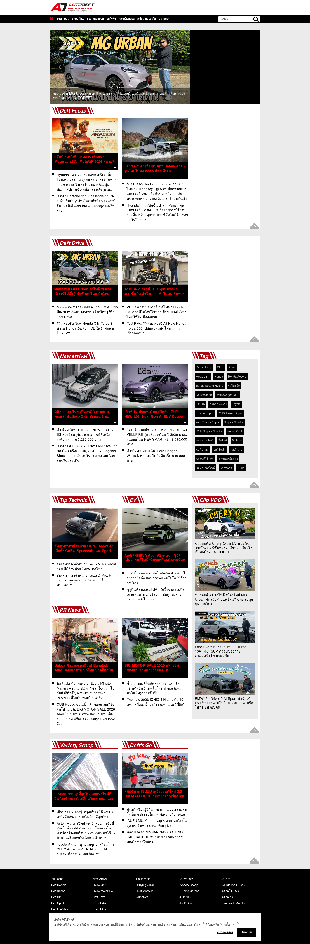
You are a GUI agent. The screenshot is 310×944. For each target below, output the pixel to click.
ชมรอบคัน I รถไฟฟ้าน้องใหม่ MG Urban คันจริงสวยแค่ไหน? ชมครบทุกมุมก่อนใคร (224, 599)
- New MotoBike (103, 891)
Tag (203, 356)
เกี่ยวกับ (226, 879)
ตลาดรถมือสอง (228, 459)
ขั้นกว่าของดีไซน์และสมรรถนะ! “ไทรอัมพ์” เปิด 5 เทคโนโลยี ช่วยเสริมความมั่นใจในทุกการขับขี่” (156, 688)
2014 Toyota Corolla (209, 431)
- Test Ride (99, 909)
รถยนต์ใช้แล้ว (205, 459)
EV (133, 500)
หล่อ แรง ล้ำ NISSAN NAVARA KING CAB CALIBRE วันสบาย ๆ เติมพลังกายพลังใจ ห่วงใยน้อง (155, 836)
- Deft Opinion (58, 903)
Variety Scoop (76, 745)
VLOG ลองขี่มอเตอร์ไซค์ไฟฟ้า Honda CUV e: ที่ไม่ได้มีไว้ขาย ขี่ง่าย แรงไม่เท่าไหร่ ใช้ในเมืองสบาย (156, 311)
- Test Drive (100, 903)
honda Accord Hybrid (209, 386)
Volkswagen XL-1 (228, 395)
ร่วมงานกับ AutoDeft (234, 903)
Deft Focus (73, 110)
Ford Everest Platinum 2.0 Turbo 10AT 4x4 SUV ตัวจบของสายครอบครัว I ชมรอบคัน (220, 651)
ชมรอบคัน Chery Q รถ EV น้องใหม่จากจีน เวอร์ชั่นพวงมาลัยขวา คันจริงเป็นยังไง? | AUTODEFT (223, 547)
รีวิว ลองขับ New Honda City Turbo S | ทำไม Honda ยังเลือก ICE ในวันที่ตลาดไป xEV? (86, 328)
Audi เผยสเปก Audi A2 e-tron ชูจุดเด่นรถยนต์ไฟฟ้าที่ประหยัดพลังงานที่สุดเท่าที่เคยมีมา (154, 559)
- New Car (99, 885)
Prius (232, 367)
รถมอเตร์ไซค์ (204, 440)
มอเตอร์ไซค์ (234, 431)
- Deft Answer (144, 891)
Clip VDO (210, 500)
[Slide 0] (107, 32)
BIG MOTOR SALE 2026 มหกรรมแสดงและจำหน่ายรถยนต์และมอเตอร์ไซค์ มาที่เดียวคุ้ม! (151, 670)
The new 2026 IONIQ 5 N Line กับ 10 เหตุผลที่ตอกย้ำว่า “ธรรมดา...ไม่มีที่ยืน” (155, 702)
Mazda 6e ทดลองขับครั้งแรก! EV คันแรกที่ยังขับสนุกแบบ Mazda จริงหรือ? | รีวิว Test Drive (87, 311)
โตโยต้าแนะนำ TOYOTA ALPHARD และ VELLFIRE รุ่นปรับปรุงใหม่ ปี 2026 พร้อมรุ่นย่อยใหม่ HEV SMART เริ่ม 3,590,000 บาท (157, 437)
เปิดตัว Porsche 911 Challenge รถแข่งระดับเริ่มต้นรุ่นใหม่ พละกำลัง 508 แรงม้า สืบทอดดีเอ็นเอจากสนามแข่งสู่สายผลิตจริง (87, 203)
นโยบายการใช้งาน (233, 885)
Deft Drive (72, 243)
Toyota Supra (204, 413)
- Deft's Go (185, 903)
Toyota (236, 404)
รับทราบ (246, 932)
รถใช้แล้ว (219, 449)
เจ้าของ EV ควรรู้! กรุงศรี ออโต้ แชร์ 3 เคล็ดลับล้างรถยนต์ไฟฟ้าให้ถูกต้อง (85, 814)
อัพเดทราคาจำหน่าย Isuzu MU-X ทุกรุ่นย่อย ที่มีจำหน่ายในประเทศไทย (86, 566)
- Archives (142, 897)
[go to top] (254, 226)
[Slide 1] (113, 32)
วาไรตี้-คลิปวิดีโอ (146, 19)
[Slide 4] (132, 32)
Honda (218, 376)
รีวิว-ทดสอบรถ (95, 19)
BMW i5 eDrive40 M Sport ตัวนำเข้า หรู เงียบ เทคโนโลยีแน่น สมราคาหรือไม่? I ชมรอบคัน (224, 702)
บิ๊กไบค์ (222, 440)
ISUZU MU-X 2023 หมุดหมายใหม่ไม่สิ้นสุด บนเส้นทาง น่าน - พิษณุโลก (157, 823)
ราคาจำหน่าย (218, 404)
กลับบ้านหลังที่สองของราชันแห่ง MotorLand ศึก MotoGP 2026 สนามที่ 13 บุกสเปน (84, 161)
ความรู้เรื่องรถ (127, 19)
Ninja (241, 468)
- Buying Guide (145, 885)
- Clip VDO (185, 897)
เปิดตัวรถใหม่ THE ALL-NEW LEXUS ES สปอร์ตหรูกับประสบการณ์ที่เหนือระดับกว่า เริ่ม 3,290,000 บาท (85, 434)
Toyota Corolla (233, 422)
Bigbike (237, 440)
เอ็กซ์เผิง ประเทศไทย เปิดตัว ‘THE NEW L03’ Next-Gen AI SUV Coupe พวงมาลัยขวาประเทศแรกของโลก (153, 416)
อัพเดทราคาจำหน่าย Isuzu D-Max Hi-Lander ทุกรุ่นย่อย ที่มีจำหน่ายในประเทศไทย (85, 580)
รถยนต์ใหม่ (78, 19)
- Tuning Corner (189, 891)
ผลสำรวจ (236, 449)
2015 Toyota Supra (230, 413)
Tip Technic (73, 500)
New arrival (73, 356)
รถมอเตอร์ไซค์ (205, 468)
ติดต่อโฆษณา (230, 891)
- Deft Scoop (57, 891)
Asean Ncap (204, 367)
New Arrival (100, 879)
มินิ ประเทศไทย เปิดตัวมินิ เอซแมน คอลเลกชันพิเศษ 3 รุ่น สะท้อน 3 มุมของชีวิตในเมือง (81, 416)
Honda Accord (237, 376)
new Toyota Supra (207, 422)
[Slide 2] (120, 32)
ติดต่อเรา (164, 19)
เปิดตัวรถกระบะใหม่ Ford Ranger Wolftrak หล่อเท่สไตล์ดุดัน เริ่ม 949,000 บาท (156, 455)
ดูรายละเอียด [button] (225, 932)
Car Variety (186, 879)
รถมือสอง (202, 449)
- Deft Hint (56, 897)
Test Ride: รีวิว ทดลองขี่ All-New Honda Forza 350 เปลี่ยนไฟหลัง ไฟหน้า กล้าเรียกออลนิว (156, 328)
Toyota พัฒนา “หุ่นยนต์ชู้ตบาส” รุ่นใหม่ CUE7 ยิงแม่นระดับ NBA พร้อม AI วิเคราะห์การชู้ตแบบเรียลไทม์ (85, 849)
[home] (52, 18)
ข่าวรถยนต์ (63, 19)
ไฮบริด (200, 404)
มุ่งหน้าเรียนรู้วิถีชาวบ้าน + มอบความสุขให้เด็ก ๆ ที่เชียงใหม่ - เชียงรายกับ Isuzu (157, 811)
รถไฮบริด (234, 386)
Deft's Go (141, 745)
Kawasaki (226, 468)
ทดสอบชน (202, 376)
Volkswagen (204, 395)
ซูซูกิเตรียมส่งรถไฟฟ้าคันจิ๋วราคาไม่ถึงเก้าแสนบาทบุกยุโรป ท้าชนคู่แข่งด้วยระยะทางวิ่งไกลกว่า (155, 594)
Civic (220, 367)
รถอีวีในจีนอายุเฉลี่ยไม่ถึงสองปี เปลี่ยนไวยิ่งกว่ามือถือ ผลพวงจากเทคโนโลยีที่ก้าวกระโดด (157, 578)
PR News (70, 610)
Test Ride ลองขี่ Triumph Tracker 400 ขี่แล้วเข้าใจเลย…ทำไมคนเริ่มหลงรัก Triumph (154, 293)
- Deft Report (58, 885)
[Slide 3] (126, 32)
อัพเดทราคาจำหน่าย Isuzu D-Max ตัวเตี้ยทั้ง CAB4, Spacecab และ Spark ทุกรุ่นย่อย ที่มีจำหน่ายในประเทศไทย (84, 550)
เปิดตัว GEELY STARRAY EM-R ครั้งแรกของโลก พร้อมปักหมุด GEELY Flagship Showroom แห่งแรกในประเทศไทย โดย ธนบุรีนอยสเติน (87, 453)
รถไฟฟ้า (111, 19)
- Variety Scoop (188, 885)
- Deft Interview (59, 909)
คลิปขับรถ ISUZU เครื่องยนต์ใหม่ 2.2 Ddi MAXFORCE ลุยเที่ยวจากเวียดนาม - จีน (154, 796)
